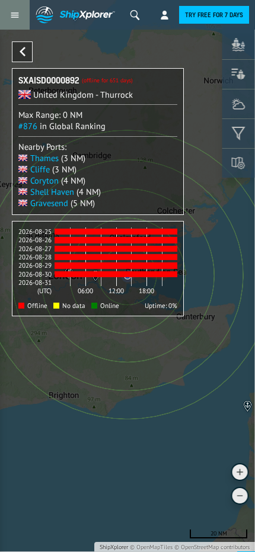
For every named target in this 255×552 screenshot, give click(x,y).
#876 (27, 125)
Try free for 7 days (214, 15)
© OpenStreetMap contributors (212, 547)
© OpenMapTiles (151, 547)
